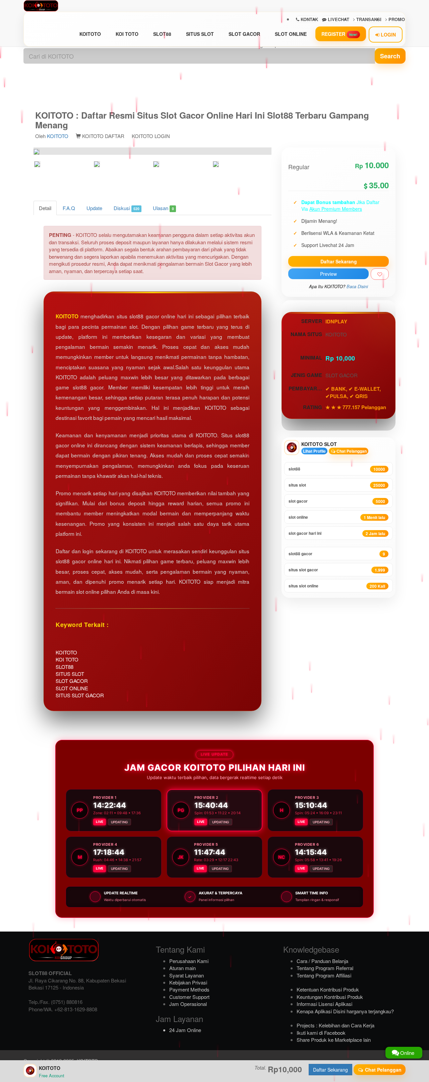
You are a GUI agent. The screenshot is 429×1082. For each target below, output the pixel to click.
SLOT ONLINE (291, 33)
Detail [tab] (45, 207)
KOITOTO (90, 33)
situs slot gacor (337, 570)
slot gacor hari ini (337, 533)
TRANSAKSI (368, 19)
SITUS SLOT (200, 33)
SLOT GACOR (244, 33)
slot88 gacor (337, 554)
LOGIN (387, 34)
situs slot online (337, 586)
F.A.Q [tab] (69, 207)
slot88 (337, 469)
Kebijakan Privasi (188, 982)
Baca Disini (357, 286)
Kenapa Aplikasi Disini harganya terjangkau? (345, 1011)
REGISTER (339, 33)
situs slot (337, 485)
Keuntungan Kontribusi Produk (330, 996)
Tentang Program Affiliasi (324, 975)
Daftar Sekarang (338, 261)
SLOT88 (162, 33)
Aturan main (182, 967)
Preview (328, 273)
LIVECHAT (337, 19)
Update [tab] (94, 207)
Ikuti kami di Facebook (321, 1032)
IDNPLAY (336, 321)
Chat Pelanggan (351, 451)
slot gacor (337, 501)
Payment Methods (189, 989)
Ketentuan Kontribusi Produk (328, 989)
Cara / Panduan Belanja (322, 960)
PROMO (396, 19)
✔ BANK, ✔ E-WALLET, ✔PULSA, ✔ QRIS (353, 392)
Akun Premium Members (335, 208)
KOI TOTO (127, 33)
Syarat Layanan (186, 975)
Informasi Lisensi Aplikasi (324, 1003)
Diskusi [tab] (126, 207)
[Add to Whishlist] (380, 274)
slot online (337, 517)
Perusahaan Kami (188, 960)
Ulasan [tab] (163, 207)
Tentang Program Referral (325, 967)
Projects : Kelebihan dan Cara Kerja (335, 1025)
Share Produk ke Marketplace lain (334, 1039)
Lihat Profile (314, 451)
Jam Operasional (188, 1003)
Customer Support (189, 996)
